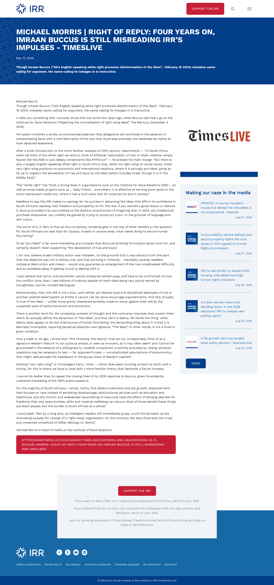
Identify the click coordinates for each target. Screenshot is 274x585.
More (195, 363)
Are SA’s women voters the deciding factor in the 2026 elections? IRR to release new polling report (226, 311)
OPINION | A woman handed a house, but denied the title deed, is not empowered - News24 (226, 210)
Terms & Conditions (28, 564)
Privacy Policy (53, 564)
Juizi (174, 580)
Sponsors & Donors (127, 564)
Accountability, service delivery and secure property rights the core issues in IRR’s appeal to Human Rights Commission (226, 244)
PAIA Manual (73, 564)
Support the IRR (137, 491)
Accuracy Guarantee (98, 564)
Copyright (170, 564)
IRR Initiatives (152, 564)
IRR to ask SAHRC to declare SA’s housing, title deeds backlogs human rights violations (226, 277)
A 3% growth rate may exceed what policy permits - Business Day (226, 343)
